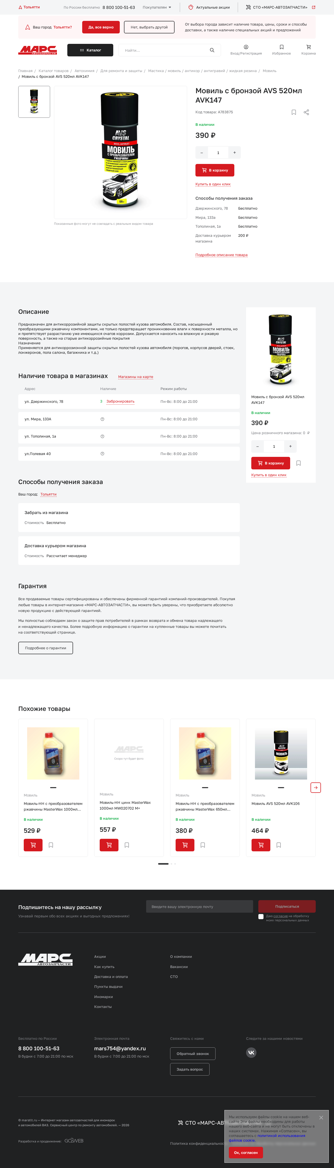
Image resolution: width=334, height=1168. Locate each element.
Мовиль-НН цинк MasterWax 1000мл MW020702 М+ (125, 805)
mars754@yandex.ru (120, 1048)
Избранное (281, 53)
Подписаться (287, 906)
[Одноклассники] (296, 118)
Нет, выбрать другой (149, 27)
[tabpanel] (53, 788)
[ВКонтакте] (288, 118)
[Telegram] (279, 118)
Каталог (94, 50)
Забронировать (120, 401)
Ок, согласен (246, 1152)
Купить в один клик (213, 184)
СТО (174, 976)
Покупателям (155, 7)
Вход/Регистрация (246, 53)
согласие (280, 916)
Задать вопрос (190, 1069)
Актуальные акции (213, 7)
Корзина (308, 53)
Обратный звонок (193, 1053)
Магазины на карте (135, 376)
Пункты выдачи (108, 986)
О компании (181, 956)
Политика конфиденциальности (199, 1143)
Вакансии (179, 966)
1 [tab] (163, 864)
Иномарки (103, 996)
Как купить (104, 966)
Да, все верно (101, 27)
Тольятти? (62, 27)
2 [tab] (171, 864)
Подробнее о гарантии (45, 648)
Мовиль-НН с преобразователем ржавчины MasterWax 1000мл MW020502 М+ (53, 806)
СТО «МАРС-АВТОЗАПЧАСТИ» (280, 7)
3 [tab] (175, 864)
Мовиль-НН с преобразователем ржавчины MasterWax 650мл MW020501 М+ (205, 806)
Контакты (103, 1006)
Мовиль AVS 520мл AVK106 (276, 803)
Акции (100, 956)
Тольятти (48, 494)
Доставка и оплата (111, 976)
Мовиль (30, 795)
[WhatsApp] (304, 118)
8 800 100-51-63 (119, 7)
